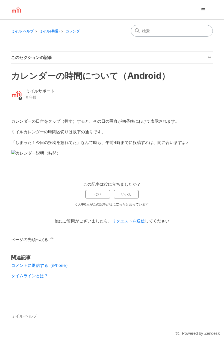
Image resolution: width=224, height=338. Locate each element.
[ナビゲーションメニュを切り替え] (203, 9)
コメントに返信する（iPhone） (40, 265)
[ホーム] (16, 10)
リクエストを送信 (128, 221)
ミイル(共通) (49, 31)
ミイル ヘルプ (22, 31)
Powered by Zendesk (201, 333)
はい (98, 194)
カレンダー (74, 31)
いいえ (126, 194)
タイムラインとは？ (29, 275)
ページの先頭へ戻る (30, 239)
